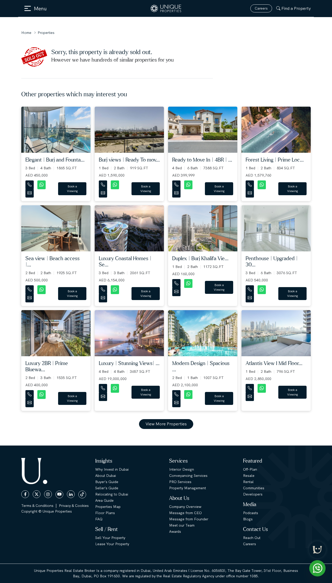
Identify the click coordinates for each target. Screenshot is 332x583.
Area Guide (104, 500)
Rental (248, 481)
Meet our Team (182, 525)
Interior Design (181, 469)
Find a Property (296, 8)
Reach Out (251, 537)
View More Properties (166, 424)
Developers (252, 494)
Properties (46, 32)
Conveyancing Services (188, 475)
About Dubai (105, 475)
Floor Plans (105, 513)
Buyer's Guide (106, 481)
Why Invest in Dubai (112, 469)
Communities (253, 488)
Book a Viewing (72, 188)
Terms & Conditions (37, 505)
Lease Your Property (112, 544)
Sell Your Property (110, 537)
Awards (175, 531)
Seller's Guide (106, 488)
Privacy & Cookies (74, 505)
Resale (248, 475)
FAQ (98, 519)
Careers (261, 8)
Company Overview (185, 506)
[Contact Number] (30, 183)
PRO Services (180, 481)
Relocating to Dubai (111, 494)
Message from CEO (185, 513)
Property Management (187, 488)
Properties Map (108, 506)
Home (26, 32)
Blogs (248, 519)
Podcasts (250, 513)
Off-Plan (250, 469)
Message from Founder (188, 519)
